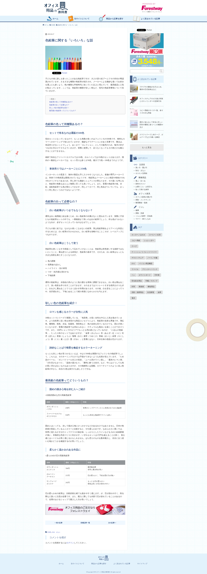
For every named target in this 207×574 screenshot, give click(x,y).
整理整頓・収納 (141, 203)
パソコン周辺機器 (145, 263)
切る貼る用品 (137, 281)
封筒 (133, 286)
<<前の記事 (58, 523)
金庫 (159, 292)
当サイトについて (81, 19)
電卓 (133, 298)
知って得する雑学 (142, 189)
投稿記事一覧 (85, 523)
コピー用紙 (136, 240)
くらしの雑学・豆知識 (143, 216)
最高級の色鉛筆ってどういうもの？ (62, 111)
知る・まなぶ (56, 532)
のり (133, 263)
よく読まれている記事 (150, 19)
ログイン (70, 543)
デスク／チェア (137, 258)
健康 (137, 210)
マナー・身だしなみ (143, 219)
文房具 (49, 532)
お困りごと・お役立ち (143, 187)
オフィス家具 (144, 194)
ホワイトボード (145, 275)
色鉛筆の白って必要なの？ (59, 105)
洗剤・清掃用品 (137, 292)
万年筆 (156, 275)
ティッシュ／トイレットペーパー (144, 252)
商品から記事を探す (114, 19)
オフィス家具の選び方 (143, 197)
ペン (133, 275)
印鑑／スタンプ (151, 281)
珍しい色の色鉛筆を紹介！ (59, 108)
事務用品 (142, 178)
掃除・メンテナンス (143, 200)
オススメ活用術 (141, 173)
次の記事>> (112, 523)
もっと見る (147, 147)
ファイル (135, 269)
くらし (141, 207)
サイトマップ (142, 564)
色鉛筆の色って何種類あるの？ (61, 102)
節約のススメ (140, 184)
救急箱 (141, 286)
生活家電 (150, 292)
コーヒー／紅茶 (155, 235)
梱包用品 (151, 286)
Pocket (64, 73)
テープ (134, 246)
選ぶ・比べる (140, 181)
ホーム (55, 19)
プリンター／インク (149, 269)
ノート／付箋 (152, 258)
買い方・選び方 (141, 168)
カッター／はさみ (138, 235)
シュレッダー (149, 240)
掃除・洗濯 (139, 213)
